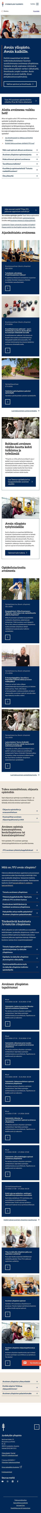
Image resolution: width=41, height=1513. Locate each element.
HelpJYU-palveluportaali (10, 1455)
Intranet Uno (20, 1505)
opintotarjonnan (29, 218)
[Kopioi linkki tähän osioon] (37, 232)
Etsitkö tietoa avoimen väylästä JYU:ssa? (19, 143)
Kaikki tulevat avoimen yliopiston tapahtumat (20, 1220)
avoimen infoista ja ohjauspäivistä (23, 220)
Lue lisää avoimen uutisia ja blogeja (24, 411)
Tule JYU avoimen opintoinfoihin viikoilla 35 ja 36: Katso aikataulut (18, 101)
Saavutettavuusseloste (20, 1503)
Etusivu (6, 11)
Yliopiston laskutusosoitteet (11, 1462)
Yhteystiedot (6, 1453)
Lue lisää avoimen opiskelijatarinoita (24, 775)
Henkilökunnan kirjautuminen (20, 1508)
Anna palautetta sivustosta (10, 1467)
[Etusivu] (12, 4)
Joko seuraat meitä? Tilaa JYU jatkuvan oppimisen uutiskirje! (17, 210)
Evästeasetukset (7, 1472)
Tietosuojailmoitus (20, 1500)
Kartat (13, 1453)
